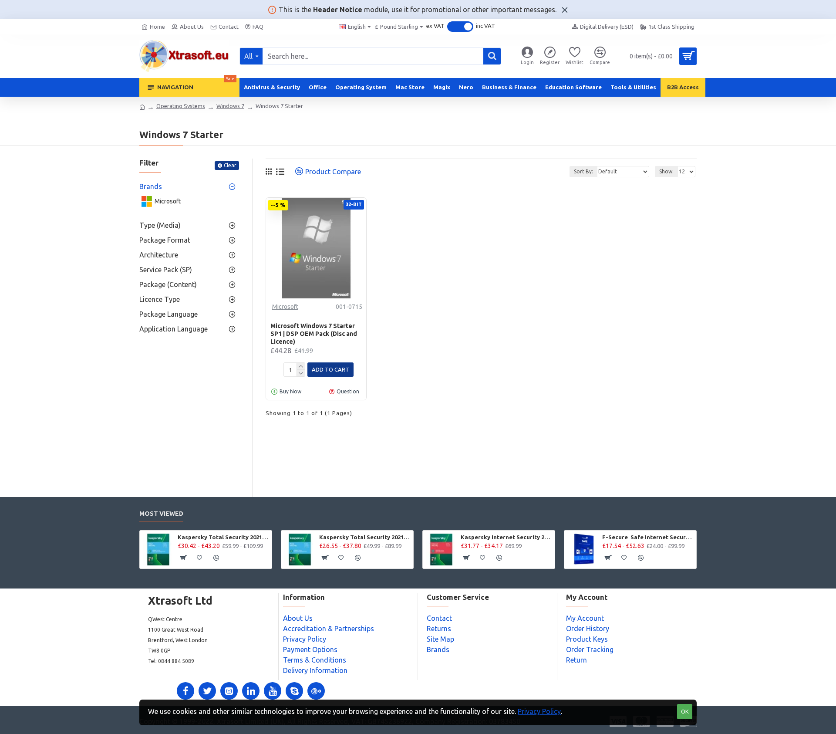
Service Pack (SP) (165, 270)
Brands (150, 186)
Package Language (168, 314)
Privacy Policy (539, 711)
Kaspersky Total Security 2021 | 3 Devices (364, 537)
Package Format (164, 240)
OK (685, 711)
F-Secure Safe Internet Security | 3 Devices (647, 537)
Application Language (173, 329)
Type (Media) (160, 225)
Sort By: (583, 171)
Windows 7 (230, 106)
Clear (230, 165)
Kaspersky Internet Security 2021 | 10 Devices (506, 537)
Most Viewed (161, 513)
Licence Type (159, 299)
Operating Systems (180, 106)
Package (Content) (168, 284)
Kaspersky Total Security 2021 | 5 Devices (223, 537)
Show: (666, 171)
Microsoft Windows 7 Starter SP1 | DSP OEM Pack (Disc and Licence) (313, 333)
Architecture (158, 255)
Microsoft (285, 306)
